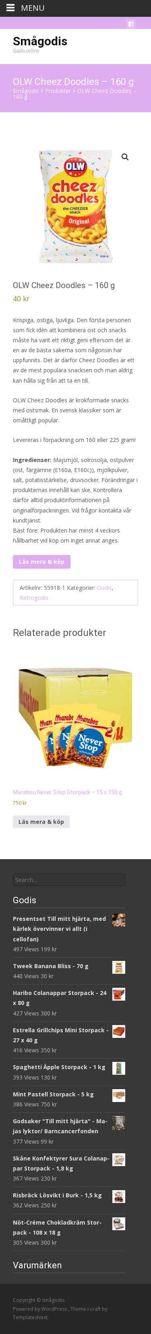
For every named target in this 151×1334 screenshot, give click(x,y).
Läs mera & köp (41, 561)
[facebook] (131, 25)
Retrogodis (34, 597)
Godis (104, 587)
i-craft (94, 1309)
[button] (125, 157)
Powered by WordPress (40, 1309)
